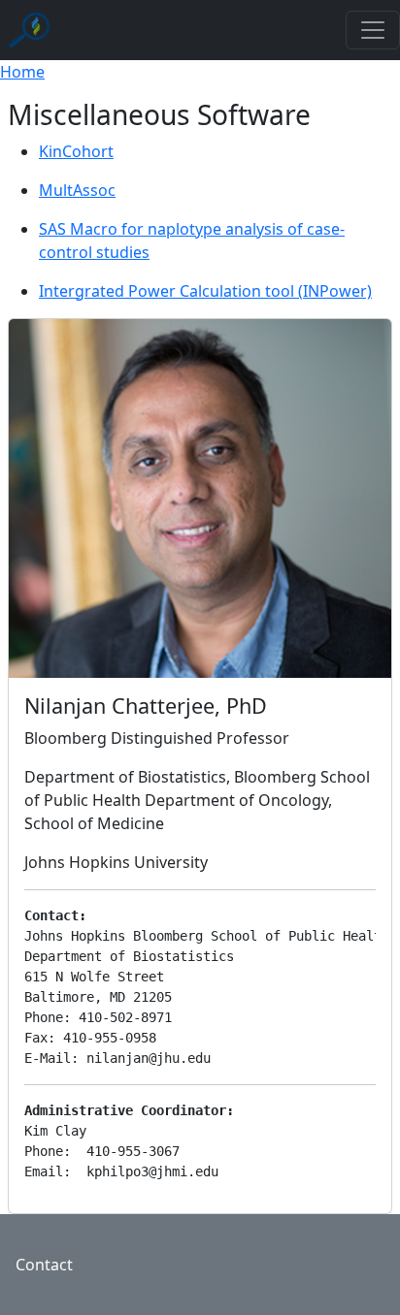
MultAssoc (77, 190)
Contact (44, 1264)
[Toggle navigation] (373, 30)
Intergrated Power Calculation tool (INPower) (205, 291)
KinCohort (76, 151)
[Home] (32, 30)
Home (22, 71)
